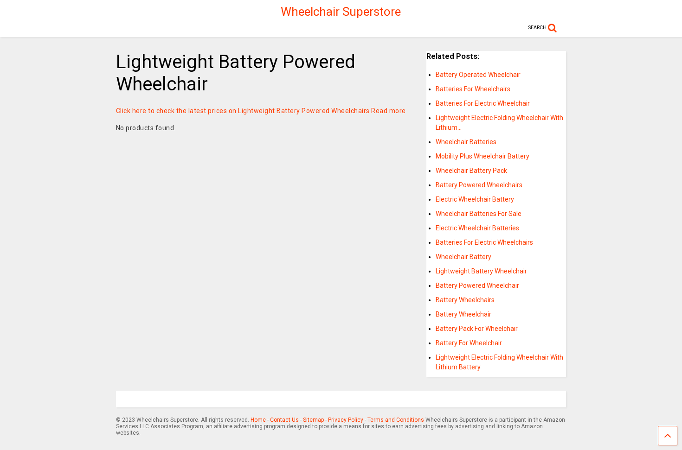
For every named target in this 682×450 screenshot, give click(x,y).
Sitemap (313, 420)
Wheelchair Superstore (341, 12)
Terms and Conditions (395, 420)
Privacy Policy (345, 420)
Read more (388, 110)
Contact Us (284, 420)
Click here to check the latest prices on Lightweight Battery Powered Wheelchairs (243, 110)
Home (258, 420)
